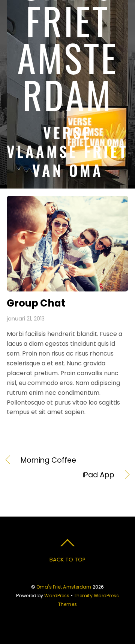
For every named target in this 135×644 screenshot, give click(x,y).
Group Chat (36, 303)
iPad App (60, 475)
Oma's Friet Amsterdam (64, 587)
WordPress (56, 595)
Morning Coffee (48, 460)
